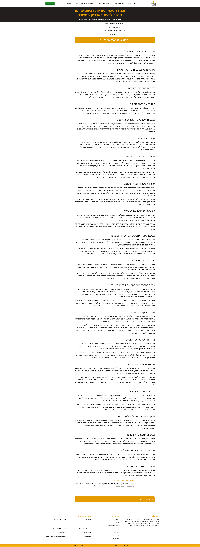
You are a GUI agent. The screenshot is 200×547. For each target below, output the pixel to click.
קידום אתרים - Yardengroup (77, 545)
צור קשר (68, 3)
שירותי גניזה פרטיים (87, 3)
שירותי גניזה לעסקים (103, 3)
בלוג (77, 3)
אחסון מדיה (87, 519)
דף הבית (136, 3)
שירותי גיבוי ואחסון (119, 3)
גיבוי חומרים (62, 532)
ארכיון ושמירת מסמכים (84, 528)
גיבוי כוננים (87, 537)
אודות (129, 3)
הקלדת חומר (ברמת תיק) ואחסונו (56, 537)
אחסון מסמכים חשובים (84, 524)
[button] (77, 499)
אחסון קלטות (62, 524)
